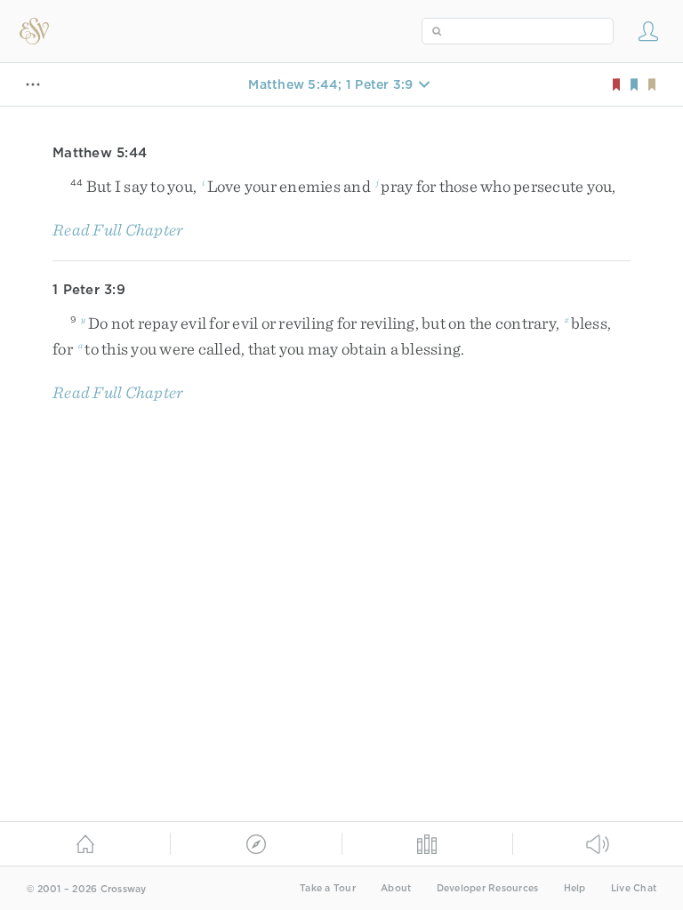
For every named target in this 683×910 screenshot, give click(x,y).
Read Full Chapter (117, 230)
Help (575, 888)
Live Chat (633, 888)
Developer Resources (488, 888)
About (396, 888)
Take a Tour (328, 888)
